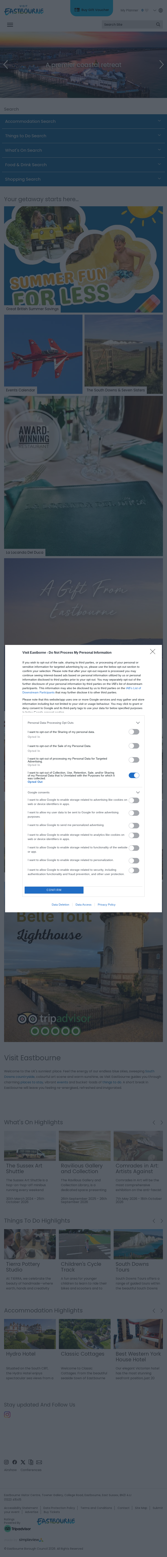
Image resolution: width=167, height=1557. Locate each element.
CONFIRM (54, 890)
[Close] (154, 653)
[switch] (134, 732)
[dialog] (83, 778)
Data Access (83, 904)
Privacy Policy (106, 904)
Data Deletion (60, 904)
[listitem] (83, 723)
